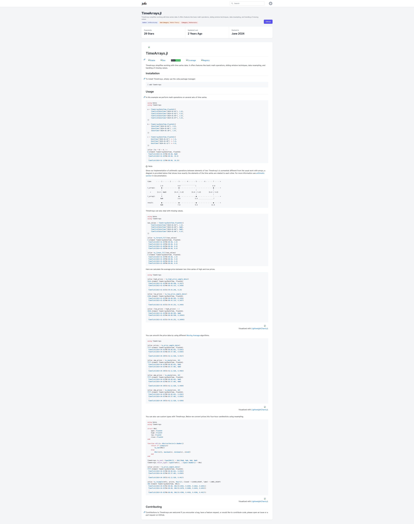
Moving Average (193, 335)
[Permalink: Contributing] (145, 512)
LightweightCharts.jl (259, 328)
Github (268, 22)
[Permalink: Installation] (145, 79)
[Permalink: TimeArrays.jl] (145, 59)
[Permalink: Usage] (145, 97)
